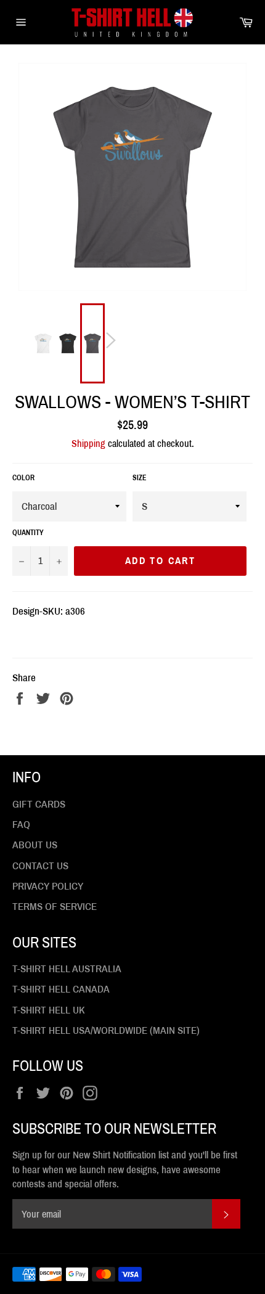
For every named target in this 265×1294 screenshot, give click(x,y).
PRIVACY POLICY (47, 886)
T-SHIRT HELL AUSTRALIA (66, 969)
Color (23, 477)
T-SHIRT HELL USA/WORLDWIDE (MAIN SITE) (106, 1030)
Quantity (28, 532)
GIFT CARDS (38, 804)
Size (139, 477)
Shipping (88, 443)
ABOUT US (34, 845)
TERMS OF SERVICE (54, 906)
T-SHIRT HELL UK (48, 1010)
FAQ (21, 824)
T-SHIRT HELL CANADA (61, 989)
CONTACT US (40, 866)
